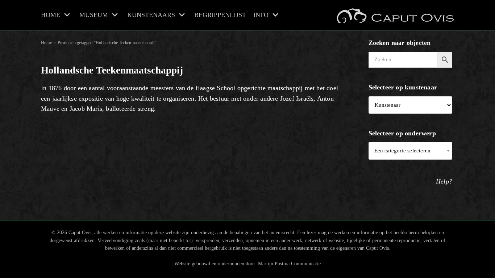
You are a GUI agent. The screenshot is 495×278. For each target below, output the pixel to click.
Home (46, 42)
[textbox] (410, 151)
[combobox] (411, 151)
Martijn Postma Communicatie (289, 263)
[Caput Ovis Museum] (394, 15)
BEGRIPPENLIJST (220, 14)
